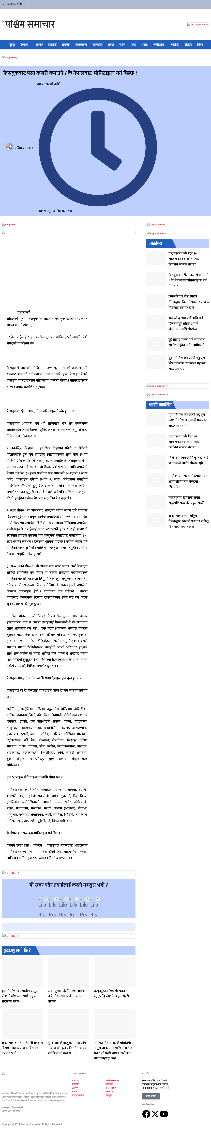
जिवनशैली (97, 44)
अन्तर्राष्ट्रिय (174, 44)
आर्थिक (39, 44)
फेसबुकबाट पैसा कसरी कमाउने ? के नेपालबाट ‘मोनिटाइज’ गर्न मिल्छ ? (188, 280)
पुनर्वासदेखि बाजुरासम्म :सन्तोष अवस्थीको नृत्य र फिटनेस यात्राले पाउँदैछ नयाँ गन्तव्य (68, 1048)
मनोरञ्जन (158, 44)
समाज (111, 44)
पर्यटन (122, 44)
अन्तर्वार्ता (66, 44)
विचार (133, 44)
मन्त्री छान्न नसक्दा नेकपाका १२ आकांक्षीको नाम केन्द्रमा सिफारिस (187, 481)
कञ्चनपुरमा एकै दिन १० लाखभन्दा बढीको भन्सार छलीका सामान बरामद (68, 996)
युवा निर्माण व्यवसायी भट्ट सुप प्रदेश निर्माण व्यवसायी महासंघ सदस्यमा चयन (20, 996)
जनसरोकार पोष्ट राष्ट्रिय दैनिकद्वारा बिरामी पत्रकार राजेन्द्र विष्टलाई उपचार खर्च (22, 1048)
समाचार (24, 44)
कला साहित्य (81, 44)
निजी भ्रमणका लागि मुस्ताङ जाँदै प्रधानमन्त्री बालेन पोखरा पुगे (188, 460)
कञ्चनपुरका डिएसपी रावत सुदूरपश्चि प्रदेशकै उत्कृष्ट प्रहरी (111, 993)
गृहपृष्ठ (12, 44)
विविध (200, 44)
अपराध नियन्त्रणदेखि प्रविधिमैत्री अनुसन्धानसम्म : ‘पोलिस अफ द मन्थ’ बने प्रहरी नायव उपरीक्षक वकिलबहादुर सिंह (113, 1050)
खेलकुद (188, 44)
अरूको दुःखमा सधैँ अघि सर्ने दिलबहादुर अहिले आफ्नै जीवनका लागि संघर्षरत (185, 323)
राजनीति (52, 44)
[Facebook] (146, 1114)
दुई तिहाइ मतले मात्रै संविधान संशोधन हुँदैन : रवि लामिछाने (186, 342)
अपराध (145, 44)
